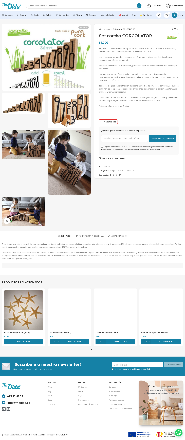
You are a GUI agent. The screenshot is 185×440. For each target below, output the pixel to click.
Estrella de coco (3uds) (60, 332)
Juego (108, 29)
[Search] (139, 5)
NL (61, 435)
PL (63, 435)
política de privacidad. (141, 369)
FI (64, 435)
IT (54, 435)
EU (41, 435)
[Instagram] (8, 409)
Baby (50, 400)
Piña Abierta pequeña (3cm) (154, 332)
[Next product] (177, 29)
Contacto (112, 387)
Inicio (101, 29)
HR (56, 435)
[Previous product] (172, 29)
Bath (50, 395)
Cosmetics (52, 404)
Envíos (81, 391)
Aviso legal (113, 395)
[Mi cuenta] (159, 15)
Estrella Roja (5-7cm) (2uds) (17, 332)
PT (67, 435)
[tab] (65, 235)
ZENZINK (31, 435)
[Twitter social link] (113, 175)
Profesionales (114, 391)
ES (36, 435)
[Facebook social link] (110, 175)
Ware (50, 387)
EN (48, 435)
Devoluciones (83, 400)
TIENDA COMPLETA (125, 170)
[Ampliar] (7, 221)
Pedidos (82, 382)
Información (115, 382)
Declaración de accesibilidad (120, 408)
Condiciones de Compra (88, 404)
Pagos (80, 395)
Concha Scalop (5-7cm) (107, 332)
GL (43, 435)
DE (45, 435)
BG (52, 435)
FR (50, 435)
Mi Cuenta (82, 387)
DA (59, 435)
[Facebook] (4, 409)
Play (49, 391)
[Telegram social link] (119, 175)
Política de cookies (116, 400)
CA (39, 435)
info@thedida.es (18, 403)
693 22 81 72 (15, 396)
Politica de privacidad (117, 404)
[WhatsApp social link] (116, 175)
